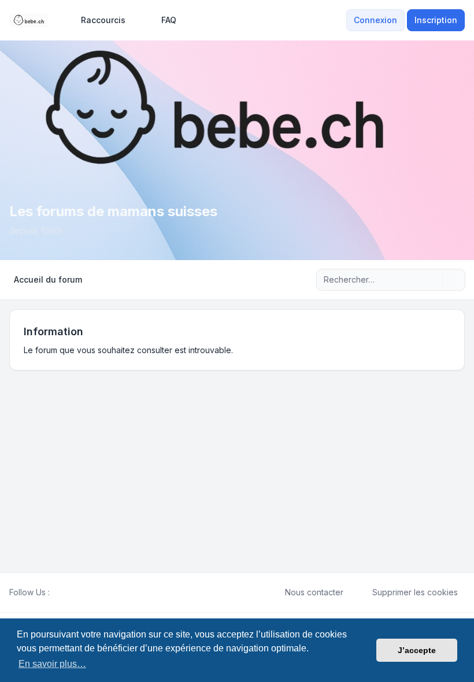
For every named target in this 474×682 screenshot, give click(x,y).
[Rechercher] (432, 280)
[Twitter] (66, 592)
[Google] (84, 592)
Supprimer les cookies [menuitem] (415, 592)
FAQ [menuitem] (168, 20)
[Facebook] (56, 592)
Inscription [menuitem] (435, 20)
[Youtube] (75, 592)
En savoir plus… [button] (52, 664)
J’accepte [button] (417, 650)
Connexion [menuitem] (375, 20)
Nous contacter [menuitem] (314, 592)
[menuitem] (98, 20)
